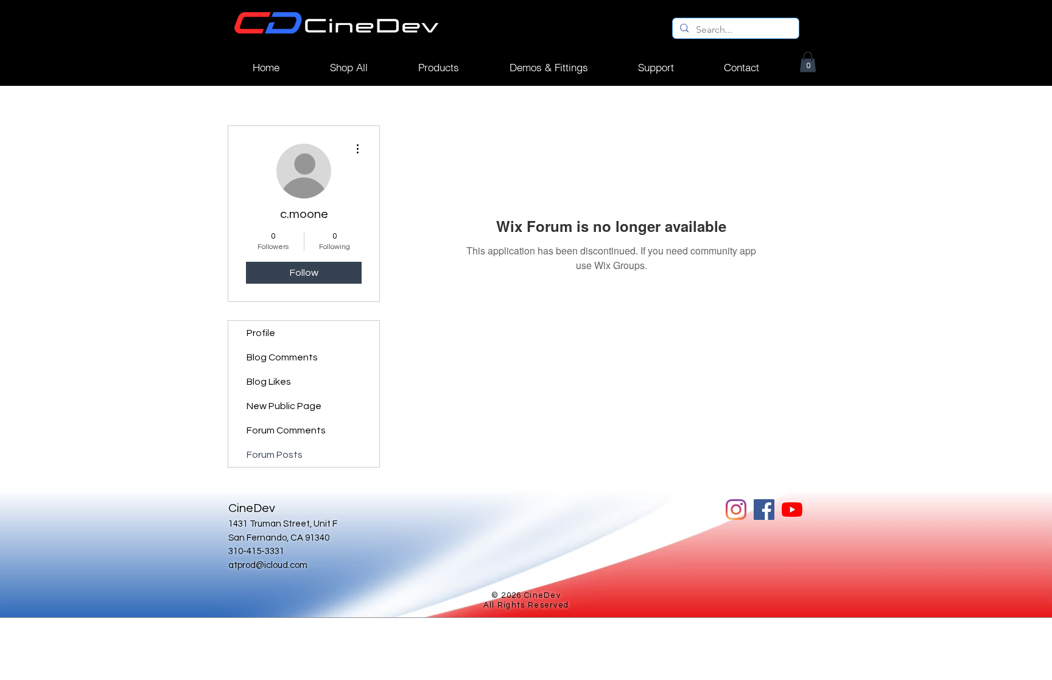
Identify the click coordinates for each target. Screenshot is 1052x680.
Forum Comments (286, 430)
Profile (261, 333)
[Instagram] (736, 509)
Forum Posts (275, 455)
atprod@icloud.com (267, 565)
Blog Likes (269, 382)
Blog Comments (282, 357)
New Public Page (284, 406)
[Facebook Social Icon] (764, 509)
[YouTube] (792, 509)
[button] (438, 67)
